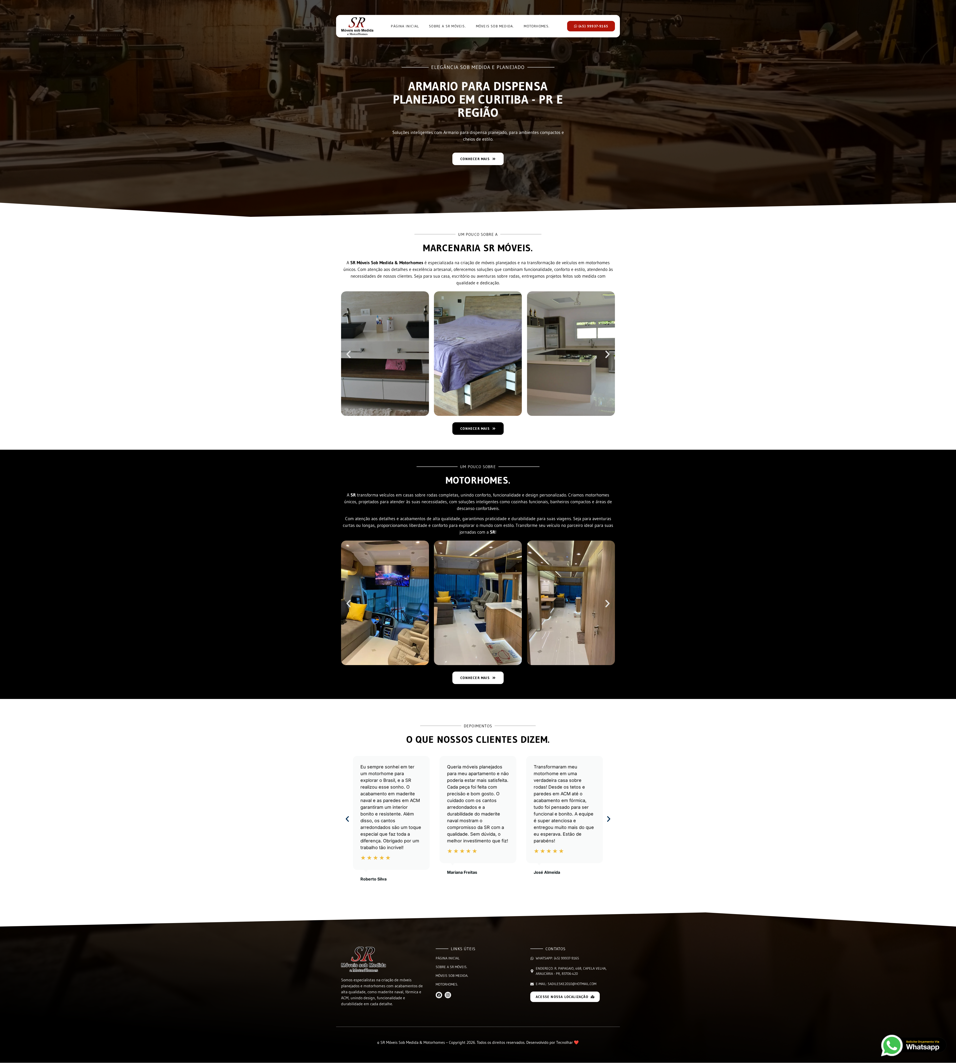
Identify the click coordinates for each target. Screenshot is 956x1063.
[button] (349, 354)
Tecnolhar (564, 1042)
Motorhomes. (536, 26)
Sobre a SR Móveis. (447, 26)
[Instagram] (448, 995)
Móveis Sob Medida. (495, 26)
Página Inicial (405, 26)
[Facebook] (439, 995)
